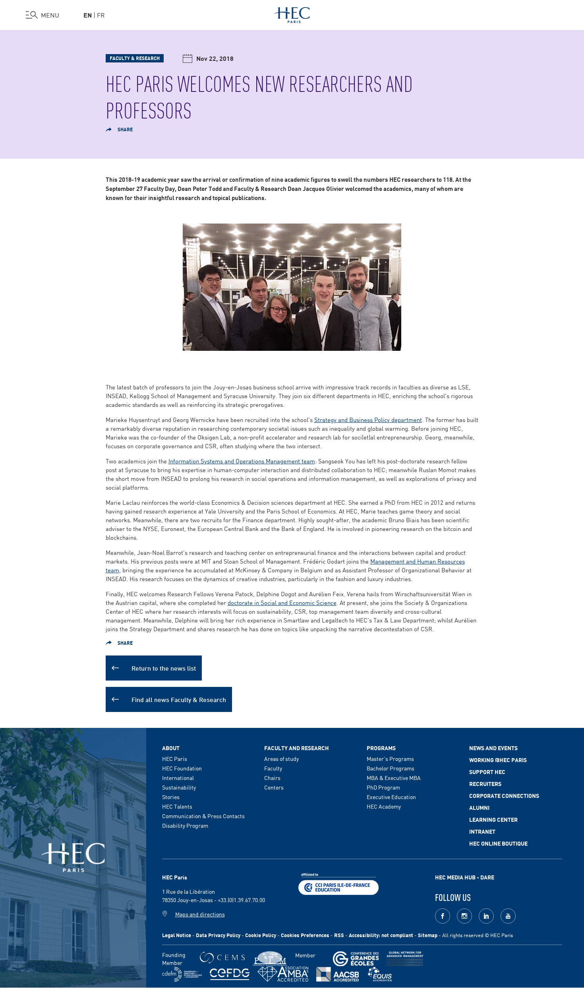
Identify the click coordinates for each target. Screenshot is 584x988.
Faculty (273, 768)
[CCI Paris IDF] (338, 883)
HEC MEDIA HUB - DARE (464, 877)
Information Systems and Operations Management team (241, 460)
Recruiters (485, 784)
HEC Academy (384, 806)
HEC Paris (174, 758)
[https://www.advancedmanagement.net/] (405, 958)
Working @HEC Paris (498, 760)
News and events (493, 748)
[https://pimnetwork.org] (270, 959)
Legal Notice (176, 935)
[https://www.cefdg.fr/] (229, 974)
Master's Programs (390, 758)
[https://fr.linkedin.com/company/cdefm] (182, 974)
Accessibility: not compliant (381, 935)
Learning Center (493, 819)
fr (101, 14)
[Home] (292, 13)
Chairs (272, 778)
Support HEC (487, 772)
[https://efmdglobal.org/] (380, 974)
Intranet (482, 831)
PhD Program (383, 787)
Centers (274, 787)
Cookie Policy (260, 935)
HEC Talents (177, 806)
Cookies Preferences (305, 935)
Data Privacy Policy (218, 935)
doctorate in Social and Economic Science (282, 602)
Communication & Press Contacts (203, 816)
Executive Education (391, 797)
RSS (339, 935)
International (178, 778)
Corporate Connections (504, 795)
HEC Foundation (182, 768)
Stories (171, 797)
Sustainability (179, 787)
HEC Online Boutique (498, 843)
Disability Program (185, 825)
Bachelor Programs (390, 768)
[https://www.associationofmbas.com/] (282, 974)
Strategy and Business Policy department (368, 419)
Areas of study (281, 758)
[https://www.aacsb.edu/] (337, 974)
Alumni (479, 807)
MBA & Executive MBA (394, 778)
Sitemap (427, 935)
